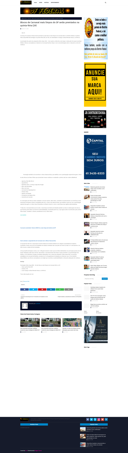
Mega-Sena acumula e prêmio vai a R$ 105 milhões (98, 305)
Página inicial (24, 18)
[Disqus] (51, 354)
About (97, 311)
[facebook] (87, 419)
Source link (26, 281)
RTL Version (98, 312)
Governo (29, 18)
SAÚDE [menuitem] (40, 2)
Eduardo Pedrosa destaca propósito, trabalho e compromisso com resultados (97, 250)
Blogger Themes (38, 450)
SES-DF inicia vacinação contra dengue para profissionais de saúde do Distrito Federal (98, 297)
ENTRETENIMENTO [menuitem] (55, 2)
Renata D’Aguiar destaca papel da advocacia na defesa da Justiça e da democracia (98, 224)
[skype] (95, 419)
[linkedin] (106, 419)
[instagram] (98, 419)
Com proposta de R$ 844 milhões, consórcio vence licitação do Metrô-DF (29, 329)
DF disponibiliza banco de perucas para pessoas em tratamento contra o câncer (99, 241)
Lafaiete (37, 303)
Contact (85, 312)
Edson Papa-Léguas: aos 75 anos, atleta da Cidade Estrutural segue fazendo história (98, 267)
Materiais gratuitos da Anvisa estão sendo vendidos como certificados (97, 188)
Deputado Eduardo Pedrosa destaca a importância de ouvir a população (98, 216)
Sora (26, 450)
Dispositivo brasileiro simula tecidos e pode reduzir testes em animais (98, 207)
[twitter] (91, 419)
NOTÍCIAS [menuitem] (46, 2)
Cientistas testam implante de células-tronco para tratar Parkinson (97, 289)
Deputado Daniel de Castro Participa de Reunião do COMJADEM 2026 (97, 233)
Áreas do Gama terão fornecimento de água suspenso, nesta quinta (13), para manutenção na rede (98, 198)
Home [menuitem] (35, 2)
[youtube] (102, 419)
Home (85, 311)
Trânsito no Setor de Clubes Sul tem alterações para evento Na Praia (71, 329)
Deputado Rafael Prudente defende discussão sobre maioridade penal (97, 258)
